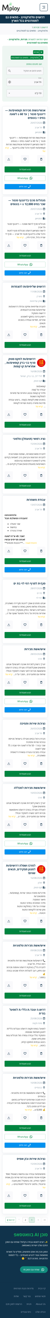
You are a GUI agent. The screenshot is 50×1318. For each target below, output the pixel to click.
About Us (41, 1304)
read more (31, 542)
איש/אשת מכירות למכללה (29, 788)
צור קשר (27, 1296)
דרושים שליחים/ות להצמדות (28, 286)
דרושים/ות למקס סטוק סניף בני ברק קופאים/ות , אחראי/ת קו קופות (20, 362)
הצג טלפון (23, 186)
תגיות (29, 1304)
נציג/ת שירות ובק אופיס (31, 1159)
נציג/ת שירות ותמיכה (32, 723)
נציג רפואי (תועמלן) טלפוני (29, 439)
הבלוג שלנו (40, 1311)
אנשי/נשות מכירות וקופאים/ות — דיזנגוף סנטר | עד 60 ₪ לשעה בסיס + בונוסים (25, 114)
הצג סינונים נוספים (34, 64)
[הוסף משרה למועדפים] (25, 159)
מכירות (36, 27)
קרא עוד (20, 237)
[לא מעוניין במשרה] (41, 159)
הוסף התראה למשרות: (28, 41)
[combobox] (26, 71)
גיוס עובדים (26, 1311)
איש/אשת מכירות (34, 649)
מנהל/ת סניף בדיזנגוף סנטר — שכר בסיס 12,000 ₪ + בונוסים (26, 202)
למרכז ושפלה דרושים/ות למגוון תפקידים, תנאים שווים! (20, 869)
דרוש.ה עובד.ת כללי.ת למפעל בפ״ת (27, 1011)
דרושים (44, 27)
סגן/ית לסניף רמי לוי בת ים (29, 583)
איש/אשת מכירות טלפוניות (29, 945)
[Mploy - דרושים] (11, 10)
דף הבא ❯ (10, 1220)
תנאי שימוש (40, 1296)
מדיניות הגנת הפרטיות (24, 1288)
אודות (16, 1296)
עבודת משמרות (36, 500)
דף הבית (42, 1288)
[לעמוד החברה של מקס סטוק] (41, 363)
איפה (39, 78)
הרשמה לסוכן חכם (14, 1304)
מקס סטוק (38, 380)
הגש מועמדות (25, 169)
